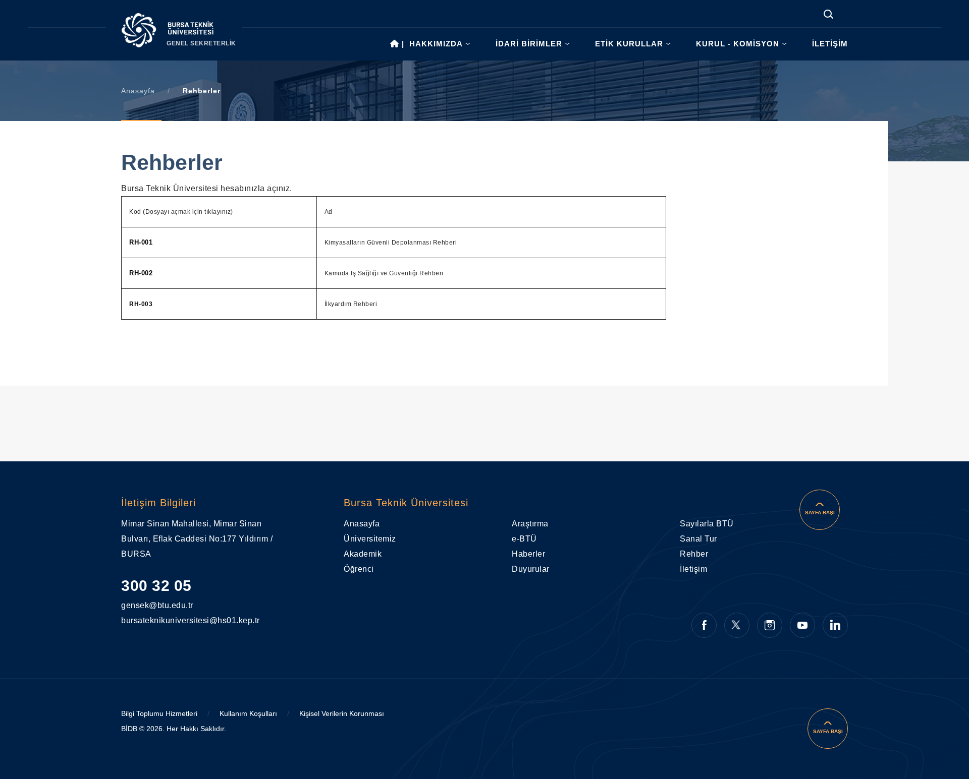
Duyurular (531, 569)
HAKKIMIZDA (436, 43)
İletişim (693, 569)
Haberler (528, 554)
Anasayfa (138, 91)
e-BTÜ (524, 538)
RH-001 (140, 242)
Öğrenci (359, 569)
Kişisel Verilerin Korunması (341, 713)
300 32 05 (156, 585)
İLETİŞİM (830, 43)
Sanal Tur (698, 538)
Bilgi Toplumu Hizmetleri (159, 713)
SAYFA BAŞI (820, 512)
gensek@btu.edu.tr (149, 605)
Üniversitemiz (370, 538)
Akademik (363, 554)
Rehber (694, 554)
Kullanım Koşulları (248, 713)
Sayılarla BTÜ (707, 523)
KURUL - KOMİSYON (737, 43)
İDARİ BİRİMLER (529, 43)
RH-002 (140, 273)
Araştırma (530, 523)
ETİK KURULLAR (629, 43)
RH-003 (140, 304)
